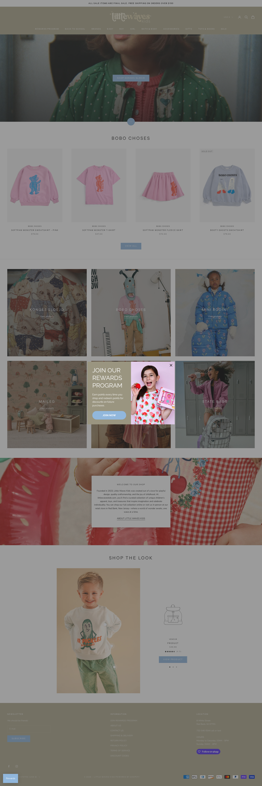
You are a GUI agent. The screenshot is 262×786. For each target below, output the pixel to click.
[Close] (171, 365)
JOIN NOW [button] (109, 415)
